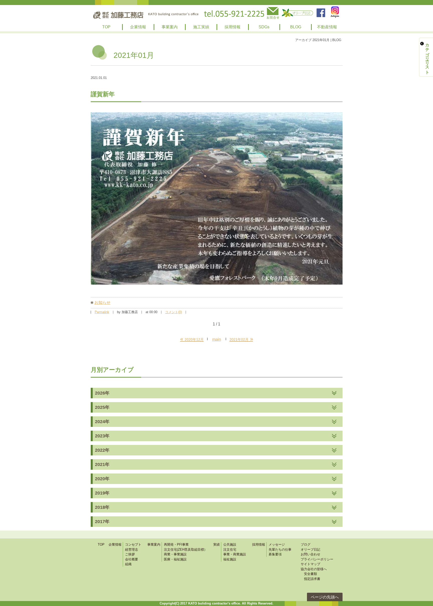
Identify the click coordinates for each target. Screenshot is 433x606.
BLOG (295, 27)
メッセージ (277, 544)
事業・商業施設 (234, 554)
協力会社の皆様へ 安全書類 (314, 571)
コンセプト (133, 544)
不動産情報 (327, 27)
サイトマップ (310, 564)
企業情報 (138, 27)
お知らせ (102, 302)
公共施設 (229, 544)
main (216, 339)
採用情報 (233, 27)
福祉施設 (229, 559)
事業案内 (170, 27)
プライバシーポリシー (317, 559)
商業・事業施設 (175, 554)
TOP (106, 27)
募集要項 (275, 554)
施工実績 (201, 27)
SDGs (264, 27)
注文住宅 (229, 549)
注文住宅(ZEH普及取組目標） (185, 549)
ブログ (305, 544)
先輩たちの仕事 (280, 549)
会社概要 (131, 559)
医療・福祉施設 (175, 559)
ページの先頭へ (325, 597)
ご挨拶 (130, 554)
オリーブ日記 (310, 549)
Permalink (102, 312)
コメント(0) (173, 312)
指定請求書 (310, 579)
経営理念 (131, 549)
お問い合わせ (310, 554)
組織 (128, 564)
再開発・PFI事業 (176, 544)
